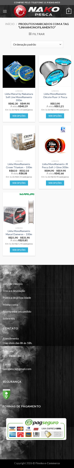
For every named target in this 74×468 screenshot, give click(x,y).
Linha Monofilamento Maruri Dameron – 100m (19, 233)
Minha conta (10, 304)
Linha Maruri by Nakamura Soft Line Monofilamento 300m (19, 97)
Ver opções (19, 116)
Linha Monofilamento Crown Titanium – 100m (19, 166)
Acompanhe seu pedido (17, 311)
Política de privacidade (17, 297)
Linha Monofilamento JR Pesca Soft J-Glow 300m (55, 166)
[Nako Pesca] (37, 11)
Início (10, 24)
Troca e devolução (14, 290)
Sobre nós (9, 318)
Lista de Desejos (13, 283)
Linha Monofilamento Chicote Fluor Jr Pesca (55, 95)
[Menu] (5, 11)
